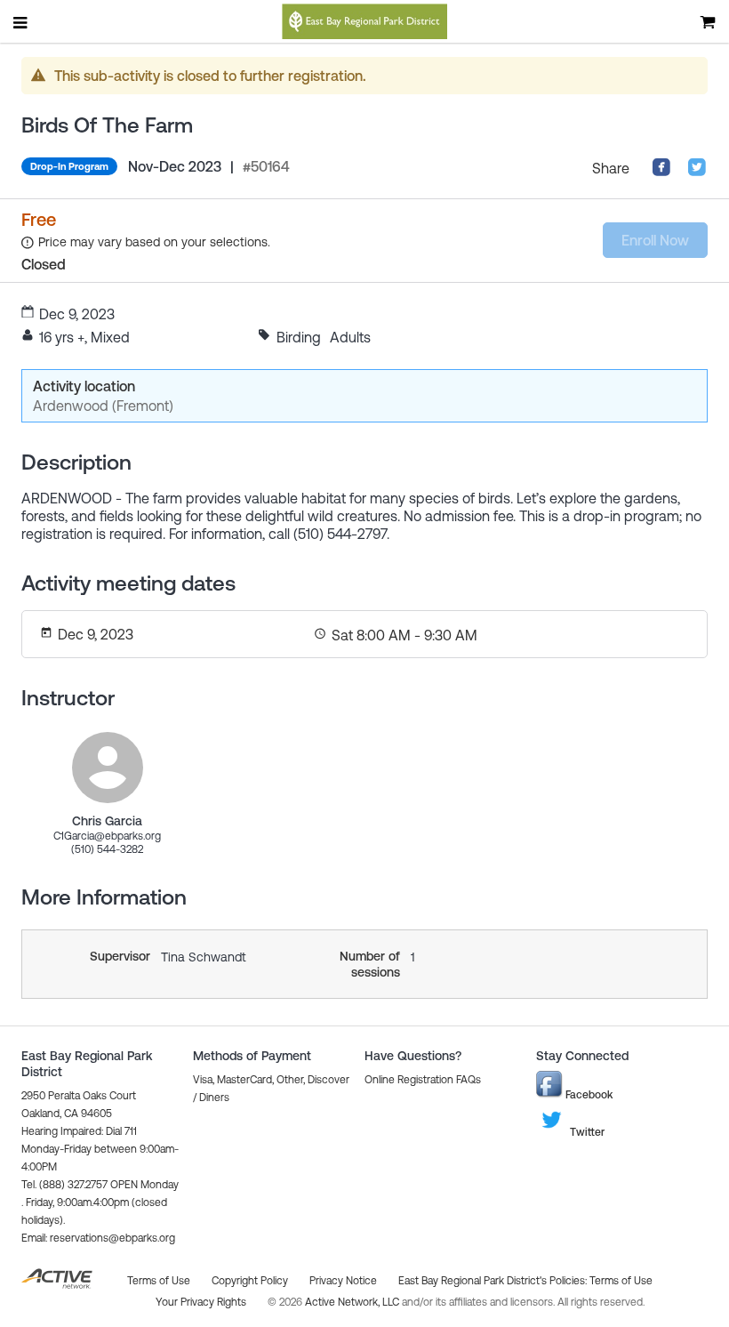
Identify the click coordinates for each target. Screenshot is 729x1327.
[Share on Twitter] (697, 172)
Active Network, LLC (353, 1302)
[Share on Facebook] (661, 172)
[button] (98, 1238)
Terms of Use (621, 1281)
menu (21, 22)
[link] (107, 767)
